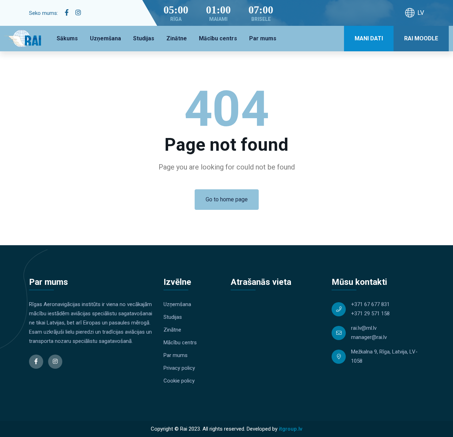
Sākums (67, 38)
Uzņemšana (105, 38)
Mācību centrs (218, 38)
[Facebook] (67, 12)
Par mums (262, 38)
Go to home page (227, 199)
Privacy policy (179, 368)
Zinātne (176, 38)
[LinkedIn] (78, 12)
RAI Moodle (421, 38)
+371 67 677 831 (370, 304)
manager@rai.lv (369, 337)
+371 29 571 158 (370, 313)
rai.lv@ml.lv (364, 328)
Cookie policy (179, 381)
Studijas (143, 38)
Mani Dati (369, 38)
